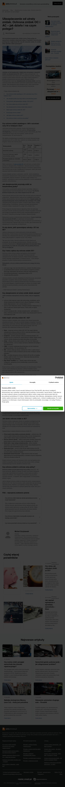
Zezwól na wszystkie (53, 408)
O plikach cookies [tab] (54, 382)
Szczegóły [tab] (32, 382)
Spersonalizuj (31, 408)
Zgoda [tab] (11, 382)
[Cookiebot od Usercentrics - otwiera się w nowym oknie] (56, 378)
